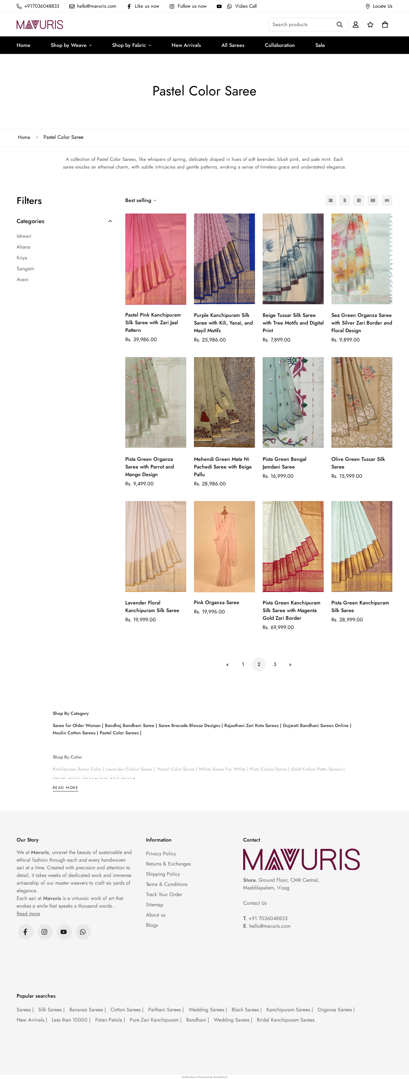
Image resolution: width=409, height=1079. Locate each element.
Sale (320, 45)
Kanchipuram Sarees (289, 1009)
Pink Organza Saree (216, 602)
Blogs (152, 925)
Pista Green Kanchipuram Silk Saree (360, 606)
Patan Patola (110, 1019)
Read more (65, 788)
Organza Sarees (336, 1009)
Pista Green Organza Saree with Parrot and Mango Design (149, 466)
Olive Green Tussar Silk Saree (358, 462)
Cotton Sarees (127, 1009)
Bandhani (197, 1019)
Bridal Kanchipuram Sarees (285, 1019)
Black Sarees (247, 1009)
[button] (384, 24)
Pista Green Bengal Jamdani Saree (284, 462)
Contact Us (254, 903)
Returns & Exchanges (168, 863)
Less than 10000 (71, 1019)
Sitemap (154, 904)
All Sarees (232, 45)
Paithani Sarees (166, 1009)
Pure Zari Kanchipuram (155, 1019)
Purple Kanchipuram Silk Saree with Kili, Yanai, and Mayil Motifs (223, 322)
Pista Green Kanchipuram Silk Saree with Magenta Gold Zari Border (291, 610)
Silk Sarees (51, 1009)
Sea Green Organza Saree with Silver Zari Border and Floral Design (361, 322)
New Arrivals (186, 45)
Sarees (25, 1009)
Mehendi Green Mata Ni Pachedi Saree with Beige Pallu (223, 466)
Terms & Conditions (166, 884)
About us (155, 914)
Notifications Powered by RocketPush (205, 1077)
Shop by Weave (69, 45)
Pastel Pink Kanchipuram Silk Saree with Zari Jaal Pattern (153, 322)
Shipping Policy (163, 874)
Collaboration (280, 45)
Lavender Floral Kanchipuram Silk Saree (152, 606)
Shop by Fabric (129, 45)
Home (23, 45)
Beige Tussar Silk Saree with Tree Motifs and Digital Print (293, 322)
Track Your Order (164, 894)
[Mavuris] (40, 24)
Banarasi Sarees (87, 1009)
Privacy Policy (161, 853)
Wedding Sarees (208, 1009)
